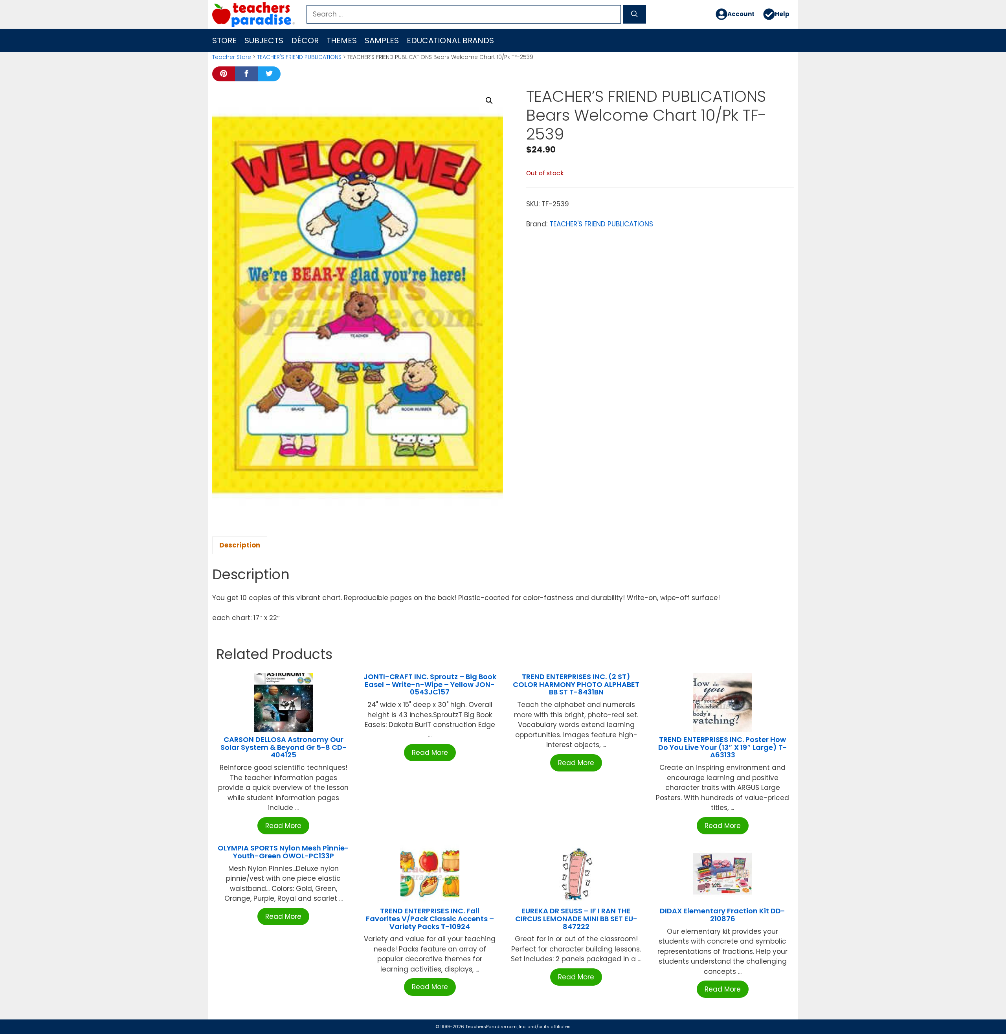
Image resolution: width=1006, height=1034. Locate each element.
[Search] (634, 14)
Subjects (263, 40)
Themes (342, 40)
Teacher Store (231, 57)
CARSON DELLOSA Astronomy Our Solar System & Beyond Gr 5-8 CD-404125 (283, 747)
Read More (283, 825)
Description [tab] (239, 545)
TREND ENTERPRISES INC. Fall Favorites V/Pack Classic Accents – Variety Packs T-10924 (430, 918)
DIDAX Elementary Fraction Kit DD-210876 (722, 915)
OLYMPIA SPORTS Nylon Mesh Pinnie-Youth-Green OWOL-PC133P (283, 852)
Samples (382, 40)
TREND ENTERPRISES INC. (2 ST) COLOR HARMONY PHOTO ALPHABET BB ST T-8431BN (576, 684)
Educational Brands (450, 40)
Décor (305, 40)
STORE (224, 40)
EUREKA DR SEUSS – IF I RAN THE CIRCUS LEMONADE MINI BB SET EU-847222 (576, 918)
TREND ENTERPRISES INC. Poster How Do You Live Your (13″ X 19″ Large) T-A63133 (722, 747)
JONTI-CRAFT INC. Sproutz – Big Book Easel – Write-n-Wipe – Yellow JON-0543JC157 (429, 684)
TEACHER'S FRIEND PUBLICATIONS (299, 57)
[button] (489, 101)
